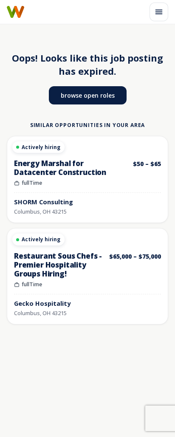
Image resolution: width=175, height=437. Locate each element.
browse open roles (88, 95)
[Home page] (15, 12)
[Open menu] (159, 12)
